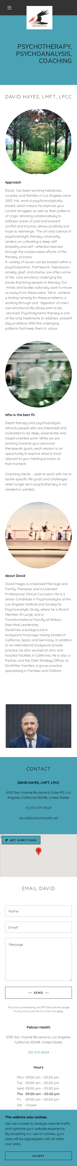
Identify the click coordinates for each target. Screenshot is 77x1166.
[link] (39, 7)
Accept (38, 1155)
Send (38, 993)
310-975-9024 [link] (38, 1052)
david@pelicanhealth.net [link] (38, 818)
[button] (9, 7)
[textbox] (38, 910)
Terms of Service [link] (46, 1011)
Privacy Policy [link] (21, 1011)
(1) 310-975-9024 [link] (38, 808)
